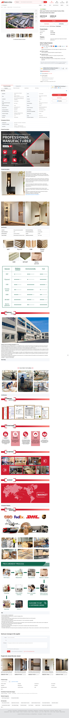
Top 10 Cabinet (30, 705)
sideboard (2, 685)
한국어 (43, 711)
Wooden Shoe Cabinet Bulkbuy (47, 705)
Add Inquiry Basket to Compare (19, 39)
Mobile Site (56, 710)
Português (17, 711)
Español (14, 711)
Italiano (29, 711)
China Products (15, 710)
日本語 (45, 711)
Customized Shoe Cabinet (6, 705)
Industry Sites (41, 710)
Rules (67, 5)
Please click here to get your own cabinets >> (32, 194)
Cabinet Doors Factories (15, 702)
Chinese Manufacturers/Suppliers (22, 710)
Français (21, 711)
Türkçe (54, 711)
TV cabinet (53, 685)
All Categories (4, 5)
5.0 (55, 87)
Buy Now (54, 20)
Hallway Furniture (9, 7)
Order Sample (58, 26)
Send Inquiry (46, 23)
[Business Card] (66, 90)
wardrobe (19, 683)
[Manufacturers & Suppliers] (6, 2)
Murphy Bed (20, 685)
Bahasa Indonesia (62, 711)
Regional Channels (46, 710)
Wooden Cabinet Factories (25, 702)
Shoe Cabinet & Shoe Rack (16, 7)
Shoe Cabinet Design (15, 705)
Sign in (67, 2)
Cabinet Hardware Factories (35, 702)
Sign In (41, 81)
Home (2, 7)
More (2, 707)
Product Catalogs (15, 681)
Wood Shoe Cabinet (55, 702)
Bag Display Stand (4, 687)
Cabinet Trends (37, 705)
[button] (46, 88)
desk (35, 687)
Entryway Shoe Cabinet (15, 697)
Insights (60, 710)
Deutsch (33, 711)
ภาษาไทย (51, 711)
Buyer (45, 5)
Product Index (52, 710)
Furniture (5, 7)
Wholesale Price (36, 710)
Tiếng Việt (57, 711)
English (11, 711)
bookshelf (36, 685)
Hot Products (10, 710)
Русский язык (25, 711)
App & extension (55, 5)
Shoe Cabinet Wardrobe (46, 702)
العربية (40, 711)
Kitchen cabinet (3, 683)
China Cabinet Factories (5, 702)
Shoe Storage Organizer (5, 697)
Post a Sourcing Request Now (29, 651)
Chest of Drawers (54, 687)
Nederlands (36, 711)
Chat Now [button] (62, 23)
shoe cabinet (53, 683)
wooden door (36, 683)
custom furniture (20, 687)
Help (50, 5)
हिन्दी (48, 711)
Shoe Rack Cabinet (23, 705)
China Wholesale (30, 710)
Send (8, 651)
